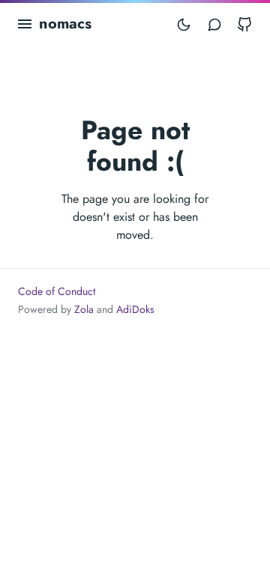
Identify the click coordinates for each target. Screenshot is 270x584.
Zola (84, 309)
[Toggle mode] (184, 24)
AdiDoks (135, 309)
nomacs (65, 23)
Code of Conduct (56, 291)
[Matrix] (214, 24)
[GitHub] (244, 24)
